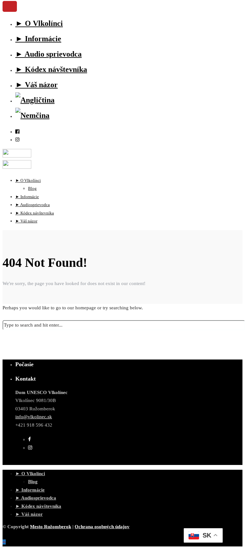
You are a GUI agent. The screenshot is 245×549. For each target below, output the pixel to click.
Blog (33, 481)
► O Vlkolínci (39, 23)
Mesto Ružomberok (50, 526)
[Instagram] (17, 139)
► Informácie (38, 39)
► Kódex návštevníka (51, 69)
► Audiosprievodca (35, 497)
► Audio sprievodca (48, 54)
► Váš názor (36, 85)
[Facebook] (29, 439)
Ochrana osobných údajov (102, 526)
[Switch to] (35, 100)
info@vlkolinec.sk (33, 416)
